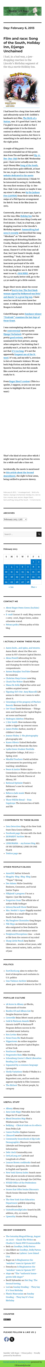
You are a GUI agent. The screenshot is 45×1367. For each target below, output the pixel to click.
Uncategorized (24, 492)
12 (17, 572)
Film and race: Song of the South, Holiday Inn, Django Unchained (21, 44)
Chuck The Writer (14, 681)
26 (17, 582)
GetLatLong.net (13, 1155)
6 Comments (35, 500)
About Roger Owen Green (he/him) (22, 608)
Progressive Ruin (14, 1055)
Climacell (10, 1135)
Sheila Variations (14, 1071)
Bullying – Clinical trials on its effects (24, 1125)
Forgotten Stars (13, 900)
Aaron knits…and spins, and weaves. (23, 648)
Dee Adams (11, 883)
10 (6, 572)
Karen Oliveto (12, 742)
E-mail (9, 614)
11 (11, 572)
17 (6, 577)
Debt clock (11, 1152)
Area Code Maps (13, 1112)
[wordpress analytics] (22, 1319)
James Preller (12, 729)
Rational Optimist (14, 783)
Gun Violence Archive (16, 981)
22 (33, 577)
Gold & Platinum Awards (17, 1021)
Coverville (10, 1017)
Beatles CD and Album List (18, 1011)
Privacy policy (12, 624)
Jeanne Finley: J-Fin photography (22, 735)
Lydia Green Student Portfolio (20, 749)
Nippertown (11, 1041)
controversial (13, 331)
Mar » (34, 587)
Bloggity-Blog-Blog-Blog (18, 876)
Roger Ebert (28, 497)
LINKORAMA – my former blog (20, 843)
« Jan (11, 587)
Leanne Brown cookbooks (18, 1162)
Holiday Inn (26, 216)
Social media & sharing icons (17, 1362)
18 (12, 577)
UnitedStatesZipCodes (16, 1209)
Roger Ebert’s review (19, 381)
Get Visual (10, 708)
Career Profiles (13, 1132)
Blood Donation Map (16, 1118)
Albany (9, 1108)
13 (23, 572)
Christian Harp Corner (16, 678)
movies (10, 497)
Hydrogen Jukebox (15, 719)
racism (20, 497)
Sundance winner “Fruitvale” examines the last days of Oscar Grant (22, 317)
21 (28, 577)
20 (22, 577)
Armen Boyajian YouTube (18, 671)
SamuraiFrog (8, 500)
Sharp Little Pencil (14, 941)
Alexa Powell (12, 658)
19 (17, 577)
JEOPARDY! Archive (15, 836)
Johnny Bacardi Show (16, 907)
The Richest (11, 1085)
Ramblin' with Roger (11, 1353)
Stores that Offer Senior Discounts (22, 1189)
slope (8, 1273)
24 (6, 582)
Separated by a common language (22, 1065)
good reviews (16, 337)
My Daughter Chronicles (17, 920)
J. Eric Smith (12, 722)
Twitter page (12, 853)
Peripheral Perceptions (16, 934)
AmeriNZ (10, 873)
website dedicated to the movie (18, 175)
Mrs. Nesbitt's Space (15, 910)
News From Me (13, 1038)
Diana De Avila (13, 685)
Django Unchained (12, 334)
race (15, 497)
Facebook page (13, 833)
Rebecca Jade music (15, 793)
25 (11, 582)
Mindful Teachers (14, 759)
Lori (8, 1287)
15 (33, 572)
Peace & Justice (13, 769)
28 (28, 582)
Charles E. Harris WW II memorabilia (23, 1243)
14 (28, 572)
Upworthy (10, 1216)
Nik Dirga (10, 924)
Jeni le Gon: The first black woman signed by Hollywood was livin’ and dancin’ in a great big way (22, 293)
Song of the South (29, 165)
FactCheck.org (12, 971)
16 (39, 572)
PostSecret (11, 1051)
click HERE (23, 273)
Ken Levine (11, 1034)
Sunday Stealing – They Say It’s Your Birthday (20, 1297)
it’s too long (18, 351)
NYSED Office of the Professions (21, 1182)
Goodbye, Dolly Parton (24, 1246)
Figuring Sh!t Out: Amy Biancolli (21, 692)
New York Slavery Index (17, 1172)
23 (39, 577)
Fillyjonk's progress (15, 893)
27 (22, 582)
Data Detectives (13, 826)
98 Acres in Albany (15, 1004)
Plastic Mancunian (14, 1294)
